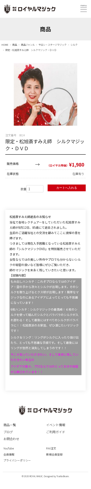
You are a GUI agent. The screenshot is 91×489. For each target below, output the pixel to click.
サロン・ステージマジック (52, 44)
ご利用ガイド (55, 432)
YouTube (8, 448)
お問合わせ (11, 439)
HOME (4, 44)
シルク (73, 44)
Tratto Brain (62, 476)
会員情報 (8, 454)
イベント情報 (55, 425)
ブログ (8, 432)
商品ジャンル (28, 44)
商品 (14, 44)
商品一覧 (9, 425)
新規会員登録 (54, 454)
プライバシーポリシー (17, 460)
